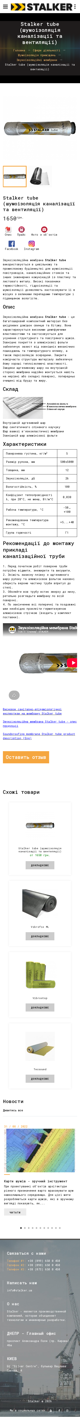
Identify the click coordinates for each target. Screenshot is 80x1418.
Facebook (11, 249)
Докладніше (40, 865)
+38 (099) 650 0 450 (44, 1261)
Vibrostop (40, 998)
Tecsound (40, 1069)
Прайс (21, 234)
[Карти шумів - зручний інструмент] (40, 1150)
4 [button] (32, 1228)
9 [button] (52, 1228)
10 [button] (55, 1228)
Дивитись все (13, 1110)
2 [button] (24, 1228)
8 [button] (48, 1228)
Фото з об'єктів (44, 234)
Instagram (31, 249)
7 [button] (44, 1228)
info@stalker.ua (19, 1290)
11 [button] (59, 1228)
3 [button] (28, 1228)
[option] (40, 128)
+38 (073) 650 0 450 (44, 1269)
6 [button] (40, 1228)
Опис (8, 234)
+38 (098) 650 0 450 (44, 1265)
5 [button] (36, 1228)
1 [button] (21, 1228)
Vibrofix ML (40, 927)
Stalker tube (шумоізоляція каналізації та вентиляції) (40, 850)
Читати (15, 1212)
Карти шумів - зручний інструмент (35, 1181)
